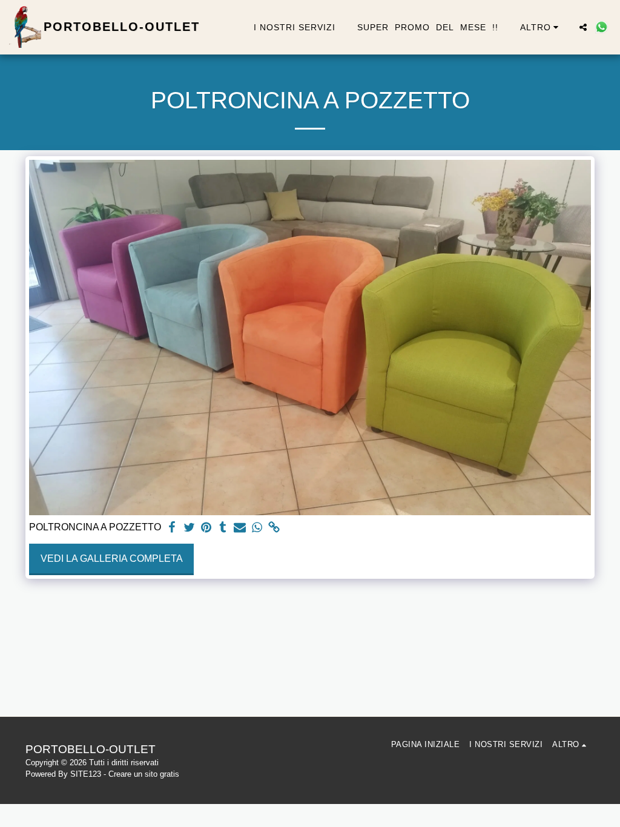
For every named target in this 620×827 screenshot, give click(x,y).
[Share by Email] (240, 528)
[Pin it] (206, 528)
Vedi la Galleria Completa (112, 558)
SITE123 (85, 774)
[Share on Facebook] (172, 528)
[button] (583, 27)
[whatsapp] (257, 528)
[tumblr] (223, 528)
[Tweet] (189, 528)
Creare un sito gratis (143, 774)
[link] (274, 528)
